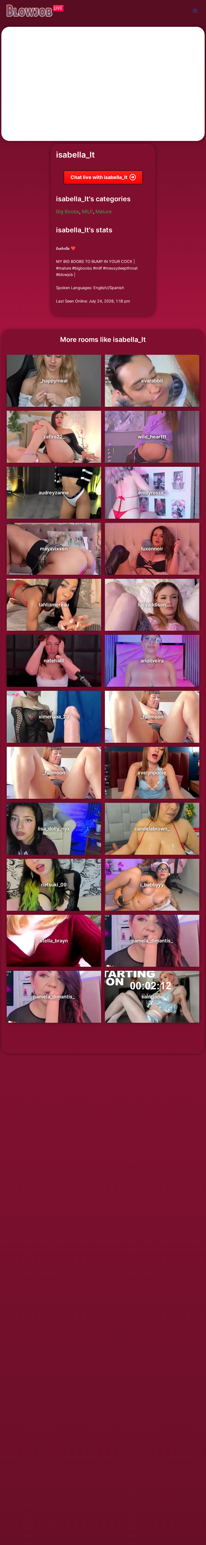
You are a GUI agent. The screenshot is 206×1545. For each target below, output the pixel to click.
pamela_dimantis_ (152, 940)
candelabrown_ (152, 828)
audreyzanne (54, 492)
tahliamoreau (54, 604)
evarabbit (152, 380)
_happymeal (54, 380)
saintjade (152, 996)
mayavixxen (54, 548)
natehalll (54, 660)
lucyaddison (152, 604)
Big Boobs (67, 211)
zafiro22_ (54, 436)
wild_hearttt (152, 436)
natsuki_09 (54, 884)
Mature (103, 211)
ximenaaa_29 (54, 716)
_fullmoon (152, 716)
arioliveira (152, 660)
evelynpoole (152, 772)
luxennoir (152, 548)
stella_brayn (54, 940)
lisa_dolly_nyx (54, 828)
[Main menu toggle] (195, 10)
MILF (87, 211)
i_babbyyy (152, 884)
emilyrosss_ (152, 492)
